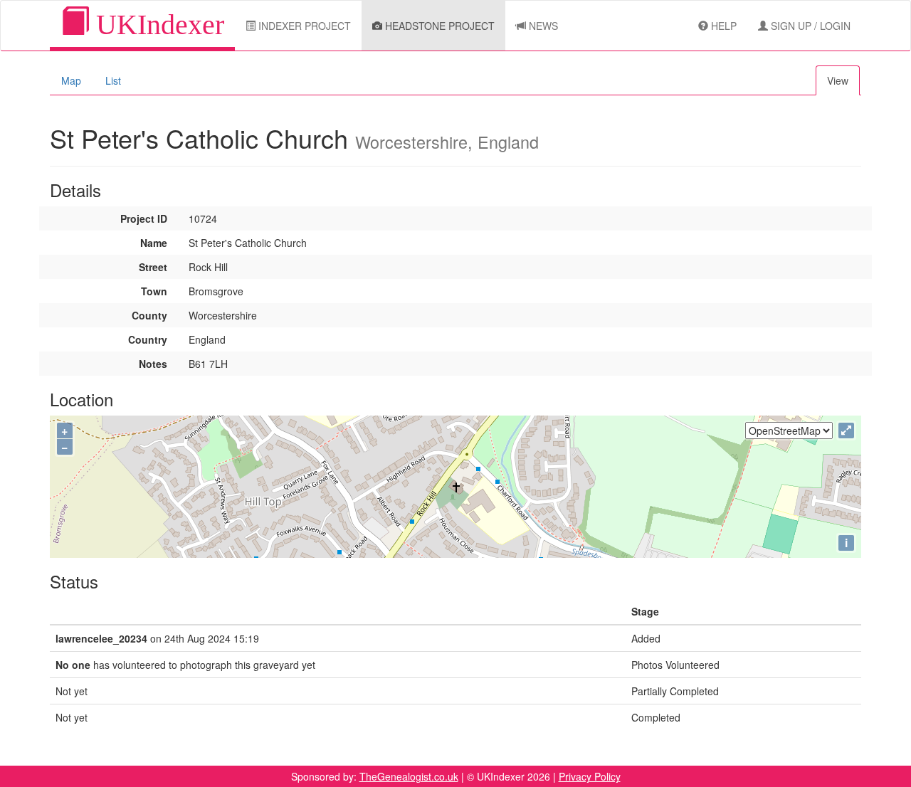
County (149, 315)
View (837, 80)
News (542, 26)
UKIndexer (156, 25)
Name (153, 243)
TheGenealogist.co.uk (408, 776)
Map (71, 80)
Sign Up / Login (809, 26)
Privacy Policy (590, 776)
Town (154, 291)
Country (147, 339)
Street (153, 267)
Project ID (143, 218)
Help (722, 26)
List (113, 80)
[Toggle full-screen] (846, 430)
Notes (153, 363)
